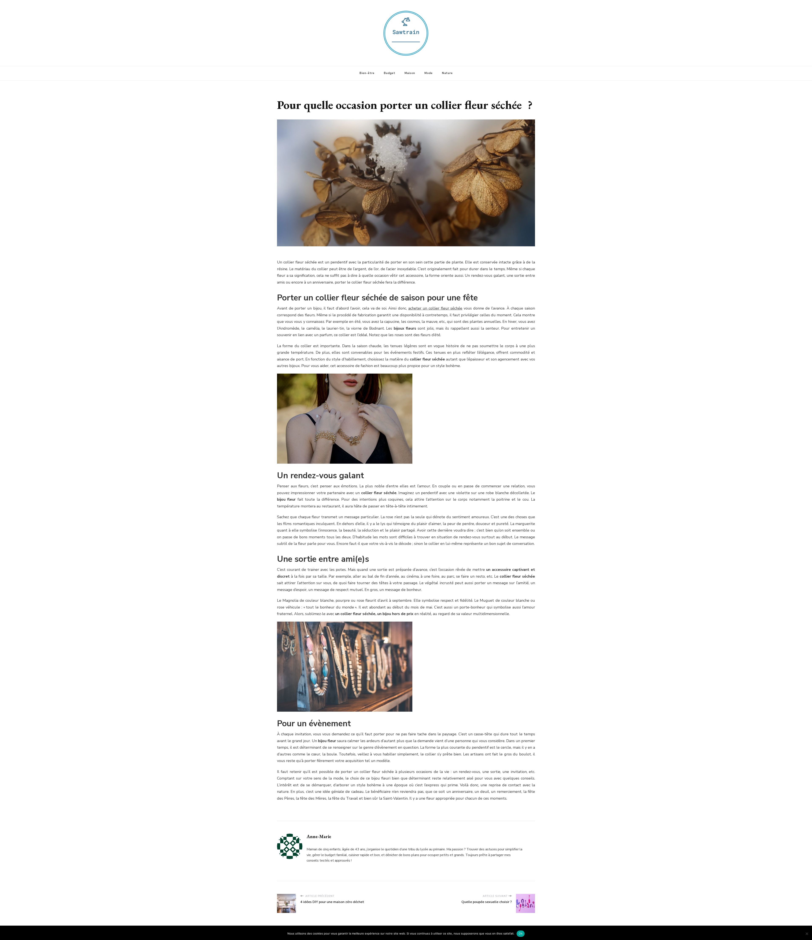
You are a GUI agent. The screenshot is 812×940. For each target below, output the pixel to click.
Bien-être (366, 73)
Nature (447, 73)
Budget (389, 73)
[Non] (807, 934)
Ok (521, 933)
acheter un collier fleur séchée (435, 308)
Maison (410, 73)
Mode (428, 73)
